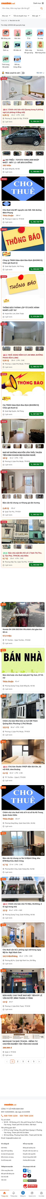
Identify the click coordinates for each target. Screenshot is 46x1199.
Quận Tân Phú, (10, 512)
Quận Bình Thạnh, (18, 1006)
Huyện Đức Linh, (10, 313)
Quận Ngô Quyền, (11, 266)
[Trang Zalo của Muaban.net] (29, 1171)
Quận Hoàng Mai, (24, 869)
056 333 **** (37, 121)
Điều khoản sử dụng (7, 1157)
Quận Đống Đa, (10, 169)
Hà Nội (17, 169)
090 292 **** (37, 464)
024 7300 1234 (26, 1116)
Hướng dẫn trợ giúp (29, 1160)
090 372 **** (37, 367)
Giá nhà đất (4, 1177)
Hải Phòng (20, 266)
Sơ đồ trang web (6, 1160)
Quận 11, (15, 219)
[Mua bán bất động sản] (8, 3)
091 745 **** (37, 222)
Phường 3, (8, 1006)
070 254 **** (37, 316)
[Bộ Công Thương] (30, 1188)
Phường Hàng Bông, (11, 823)
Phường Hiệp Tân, (11, 562)
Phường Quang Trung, (12, 686)
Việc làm (3, 1180)
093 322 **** (37, 514)
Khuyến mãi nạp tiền (29, 1154)
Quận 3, (7, 1052)
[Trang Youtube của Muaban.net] (25, 1176)
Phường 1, (8, 364)
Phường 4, (8, 731)
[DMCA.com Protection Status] (30, 1181)
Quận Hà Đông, (25, 915)
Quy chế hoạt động (7, 1151)
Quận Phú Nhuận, (18, 364)
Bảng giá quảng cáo (29, 1147)
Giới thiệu (4, 1147)
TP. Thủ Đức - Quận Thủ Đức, (15, 640)
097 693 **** (37, 414)
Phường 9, (8, 219)
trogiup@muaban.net (13, 1138)
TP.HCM (25, 118)
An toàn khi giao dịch (7, 1154)
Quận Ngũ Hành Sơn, (23, 960)
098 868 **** (37, 171)
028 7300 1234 (10, 1116)
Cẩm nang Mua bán (7, 1170)
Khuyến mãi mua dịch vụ (30, 1151)
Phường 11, (9, 118)
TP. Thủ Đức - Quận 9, (12, 777)
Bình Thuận (20, 313)
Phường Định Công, (11, 869)
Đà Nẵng (33, 960)
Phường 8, (8, 461)
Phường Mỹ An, (10, 960)
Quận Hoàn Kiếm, (24, 823)
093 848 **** (37, 565)
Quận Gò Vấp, (17, 118)
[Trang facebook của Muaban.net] (25, 1171)
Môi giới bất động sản (7, 1173)
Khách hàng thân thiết (29, 1157)
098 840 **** (37, 269)
